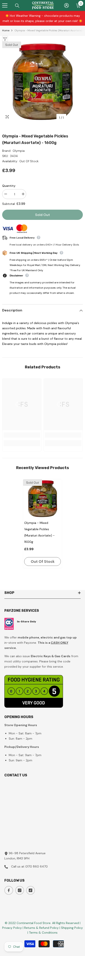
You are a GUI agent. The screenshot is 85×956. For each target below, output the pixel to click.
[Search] (17, 5)
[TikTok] (30, 890)
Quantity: (9, 186)
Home (5, 30)
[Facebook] (8, 890)
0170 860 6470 (36, 866)
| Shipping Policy (71, 928)
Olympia (19, 151)
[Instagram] (19, 890)
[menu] (4, 5)
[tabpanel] (42, 523)
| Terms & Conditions (42, 932)
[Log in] (66, 5)
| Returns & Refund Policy (41, 928)
